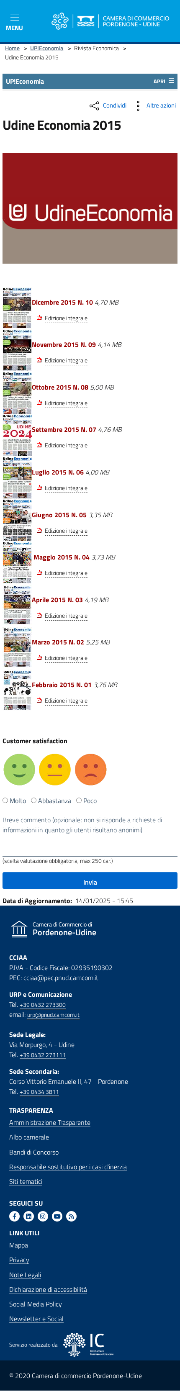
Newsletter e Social (36, 1319)
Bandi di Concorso (34, 1152)
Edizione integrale (66, 318)
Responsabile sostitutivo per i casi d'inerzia (68, 1167)
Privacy (19, 1260)
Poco (90, 801)
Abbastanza (54, 801)
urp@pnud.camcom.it (53, 1014)
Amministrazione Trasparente (49, 1122)
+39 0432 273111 (43, 1055)
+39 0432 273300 (43, 1004)
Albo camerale (29, 1137)
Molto (18, 801)
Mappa (18, 1245)
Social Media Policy (35, 1304)
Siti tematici (25, 1181)
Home (12, 48)
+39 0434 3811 (39, 1091)
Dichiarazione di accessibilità (48, 1289)
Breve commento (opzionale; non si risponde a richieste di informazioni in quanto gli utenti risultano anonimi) (82, 825)
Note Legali (25, 1275)
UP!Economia (46, 48)
